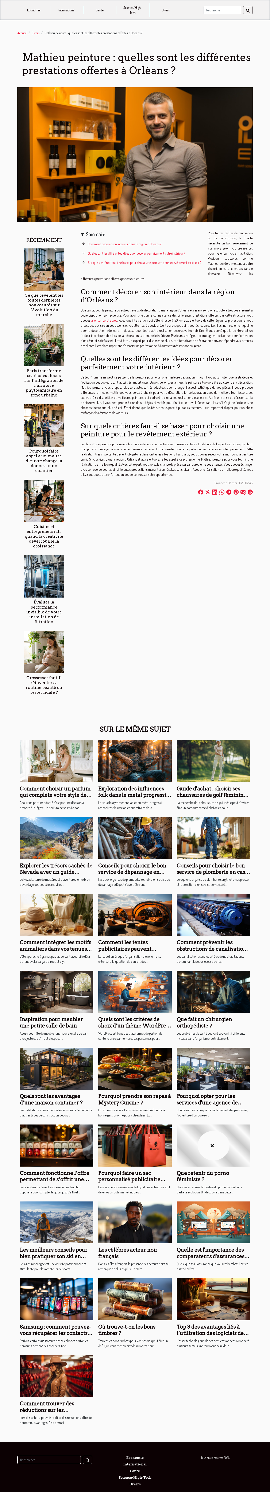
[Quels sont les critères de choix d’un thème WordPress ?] (135, 991)
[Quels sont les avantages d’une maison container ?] (56, 1068)
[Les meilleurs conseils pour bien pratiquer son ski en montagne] (56, 1222)
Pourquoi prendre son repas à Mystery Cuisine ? (134, 1099)
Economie (33, 10)
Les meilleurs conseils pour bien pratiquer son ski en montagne (54, 1256)
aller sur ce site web (104, 320)
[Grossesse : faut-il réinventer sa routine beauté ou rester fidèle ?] (44, 651)
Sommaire (95, 234)
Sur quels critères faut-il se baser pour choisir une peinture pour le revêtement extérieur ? (144, 263)
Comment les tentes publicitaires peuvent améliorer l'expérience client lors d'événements (134, 952)
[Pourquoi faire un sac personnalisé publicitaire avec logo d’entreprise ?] (135, 1145)
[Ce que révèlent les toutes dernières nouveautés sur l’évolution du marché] (44, 269)
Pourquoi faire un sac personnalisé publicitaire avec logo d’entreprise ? (129, 1179)
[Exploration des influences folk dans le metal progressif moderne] (135, 760)
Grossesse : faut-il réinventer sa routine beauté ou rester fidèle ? (44, 685)
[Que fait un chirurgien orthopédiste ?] (213, 991)
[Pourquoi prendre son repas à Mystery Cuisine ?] (135, 1068)
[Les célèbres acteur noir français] (135, 1222)
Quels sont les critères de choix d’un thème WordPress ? (134, 1025)
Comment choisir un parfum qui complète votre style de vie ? (55, 795)
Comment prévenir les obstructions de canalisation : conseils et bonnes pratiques (213, 948)
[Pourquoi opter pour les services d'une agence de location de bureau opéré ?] (213, 1068)
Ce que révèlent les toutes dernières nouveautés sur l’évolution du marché (44, 305)
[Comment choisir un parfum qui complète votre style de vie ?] (56, 760)
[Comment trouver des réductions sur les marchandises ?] (56, 1376)
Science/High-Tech (132, 10)
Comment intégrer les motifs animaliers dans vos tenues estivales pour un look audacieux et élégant (55, 952)
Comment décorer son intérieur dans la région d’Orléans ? (124, 244)
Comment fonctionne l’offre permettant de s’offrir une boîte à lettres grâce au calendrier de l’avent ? (54, 1182)
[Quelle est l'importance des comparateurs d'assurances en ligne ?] (213, 1222)
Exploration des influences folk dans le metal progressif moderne (133, 795)
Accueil (22, 33)
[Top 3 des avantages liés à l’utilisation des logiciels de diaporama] (213, 1299)
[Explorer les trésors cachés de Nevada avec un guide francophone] (56, 837)
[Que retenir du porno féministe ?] (213, 1145)
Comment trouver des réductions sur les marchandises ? (47, 1409)
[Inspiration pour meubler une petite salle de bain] (56, 991)
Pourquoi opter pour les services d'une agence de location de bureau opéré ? (209, 1102)
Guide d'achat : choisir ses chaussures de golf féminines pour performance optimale (213, 795)
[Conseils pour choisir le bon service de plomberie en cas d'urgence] (213, 837)
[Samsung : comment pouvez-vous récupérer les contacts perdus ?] (56, 1299)
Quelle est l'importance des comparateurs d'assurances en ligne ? (210, 1256)
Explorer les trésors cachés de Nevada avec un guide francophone (56, 872)
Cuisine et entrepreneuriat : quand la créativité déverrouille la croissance (44, 536)
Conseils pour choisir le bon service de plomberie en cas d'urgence (211, 872)
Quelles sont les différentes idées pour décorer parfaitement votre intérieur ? (136, 253)
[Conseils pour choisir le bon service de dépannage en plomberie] (135, 837)
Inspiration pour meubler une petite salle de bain (51, 1022)
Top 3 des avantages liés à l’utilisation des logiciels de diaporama (210, 1333)
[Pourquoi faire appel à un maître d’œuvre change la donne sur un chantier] (44, 425)
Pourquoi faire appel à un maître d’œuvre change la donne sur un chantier (44, 461)
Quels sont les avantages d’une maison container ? (51, 1099)
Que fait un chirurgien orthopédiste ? (204, 1022)
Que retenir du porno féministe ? (203, 1176)
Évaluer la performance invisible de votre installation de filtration (44, 612)
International (66, 10)
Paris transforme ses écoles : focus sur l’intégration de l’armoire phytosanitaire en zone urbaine (43, 383)
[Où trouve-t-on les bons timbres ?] (135, 1299)
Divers (166, 10)
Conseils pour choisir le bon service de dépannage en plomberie (132, 872)
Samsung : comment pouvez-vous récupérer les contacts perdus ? (55, 1333)
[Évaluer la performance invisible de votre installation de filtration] (44, 576)
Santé (100, 10)
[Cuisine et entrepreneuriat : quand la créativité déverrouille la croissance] (44, 500)
